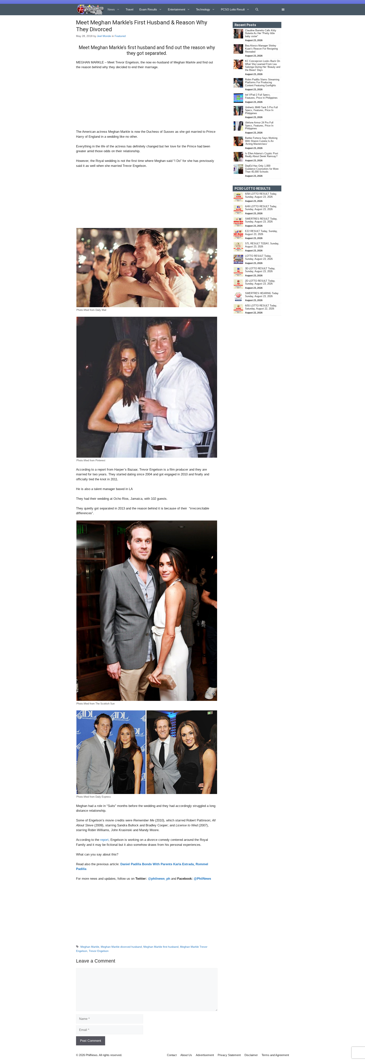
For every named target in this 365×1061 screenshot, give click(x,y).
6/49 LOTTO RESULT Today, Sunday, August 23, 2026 (261, 208)
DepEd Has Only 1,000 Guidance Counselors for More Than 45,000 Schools (262, 168)
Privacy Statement (229, 1055)
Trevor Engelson (99, 950)
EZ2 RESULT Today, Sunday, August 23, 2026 (261, 233)
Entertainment (176, 9)
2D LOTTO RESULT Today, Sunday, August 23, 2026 (260, 282)
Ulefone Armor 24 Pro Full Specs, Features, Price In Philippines (259, 125)
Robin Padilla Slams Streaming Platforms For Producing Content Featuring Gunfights (262, 82)
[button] (256, 9)
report (104, 840)
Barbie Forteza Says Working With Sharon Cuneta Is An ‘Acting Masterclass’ (261, 141)
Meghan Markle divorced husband (121, 946)
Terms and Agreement (275, 1055)
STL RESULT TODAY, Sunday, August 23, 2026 (262, 245)
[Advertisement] (146, 101)
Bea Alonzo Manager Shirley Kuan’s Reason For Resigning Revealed (261, 48)
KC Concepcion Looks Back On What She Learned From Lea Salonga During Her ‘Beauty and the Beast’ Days (262, 65)
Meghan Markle (89, 946)
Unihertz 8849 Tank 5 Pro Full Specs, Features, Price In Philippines (261, 110)
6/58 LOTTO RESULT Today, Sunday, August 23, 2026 (261, 195)
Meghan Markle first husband (161, 946)
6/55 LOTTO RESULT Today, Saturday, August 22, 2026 (261, 307)
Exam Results (148, 9)
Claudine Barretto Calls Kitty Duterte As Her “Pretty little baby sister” (260, 33)
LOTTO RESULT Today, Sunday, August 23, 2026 (259, 257)
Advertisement (205, 1055)
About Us (186, 1055)
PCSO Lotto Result (233, 9)
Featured (120, 36)
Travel (129, 9)
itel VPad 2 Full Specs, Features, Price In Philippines (261, 96)
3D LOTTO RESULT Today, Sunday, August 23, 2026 (260, 270)
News (111, 9)
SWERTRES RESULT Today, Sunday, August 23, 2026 (261, 220)
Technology (203, 9)
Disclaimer (251, 1055)
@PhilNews (202, 878)
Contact (172, 1055)
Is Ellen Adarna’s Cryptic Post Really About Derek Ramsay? (261, 155)
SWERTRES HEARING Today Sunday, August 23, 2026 (262, 295)
